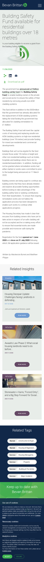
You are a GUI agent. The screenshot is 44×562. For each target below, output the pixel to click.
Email (16, 75)
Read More (22, 315)
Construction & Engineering (27, 441)
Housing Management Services (27, 455)
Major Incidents (26, 476)
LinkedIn (10, 75)
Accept (7, 556)
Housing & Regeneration (27, 448)
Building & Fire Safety (26, 469)
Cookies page (6, 551)
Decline (19, 556)
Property (26, 462)
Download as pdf (16, 81)
